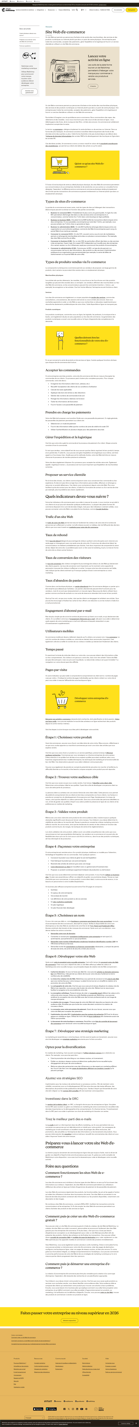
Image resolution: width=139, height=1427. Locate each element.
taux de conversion (54, 564)
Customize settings (125, 1423)
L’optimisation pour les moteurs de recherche (87, 1014)
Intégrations (40, 10)
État (15, 1384)
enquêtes (67, 1134)
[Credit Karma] (20, 1)
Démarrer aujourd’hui (69, 1320)
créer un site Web (106, 1292)
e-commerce (58, 129)
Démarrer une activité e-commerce (58, 719)
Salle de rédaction (87, 1366)
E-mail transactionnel (20, 1372)
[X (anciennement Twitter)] (69, 1409)
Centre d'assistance (110, 1369)
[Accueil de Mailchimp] (8, 10)
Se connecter (118, 10)
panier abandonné (81, 586)
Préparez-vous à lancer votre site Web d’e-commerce (27, 40)
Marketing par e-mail (19, 1369)
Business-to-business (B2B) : (61, 220)
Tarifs (73, 10)
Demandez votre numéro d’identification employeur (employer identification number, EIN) (83, 941)
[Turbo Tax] (12, 1)
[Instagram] (73, 1409)
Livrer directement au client (61, 867)
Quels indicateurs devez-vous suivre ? (27, 34)
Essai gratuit (131, 10)
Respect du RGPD (19, 1378)
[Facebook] (65, 1409)
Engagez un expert (110, 1366)
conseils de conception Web (60, 1237)
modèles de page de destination (84, 1237)
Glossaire (48, 27)
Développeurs (59, 1366)
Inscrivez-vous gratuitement (29, 91)
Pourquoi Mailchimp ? (20, 1363)
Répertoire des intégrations (42, 1372)
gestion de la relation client (57, 1104)
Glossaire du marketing (40, 1369)
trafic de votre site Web (56, 523)
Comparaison (17, 1375)
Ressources (51, 10)
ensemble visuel (96, 993)
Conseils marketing (39, 1363)
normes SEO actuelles (71, 1091)
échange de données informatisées (58, 136)
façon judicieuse (94, 1016)
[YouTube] (81, 1409)
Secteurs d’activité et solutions (25, 10)
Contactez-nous (110, 1363)
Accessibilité (85, 1375)
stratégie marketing (70, 1039)
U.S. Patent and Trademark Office (102, 926)
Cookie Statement (63, 1424)
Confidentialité (59, 1419)
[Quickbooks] (29, 1)
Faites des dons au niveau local (91, 1369)
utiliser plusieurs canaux (93, 1053)
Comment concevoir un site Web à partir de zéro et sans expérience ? (30, 1340)
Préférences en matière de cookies (91, 1419)
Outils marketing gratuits (41, 1366)
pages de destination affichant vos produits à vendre (91, 1068)
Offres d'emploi (86, 1372)
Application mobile (19, 1387)
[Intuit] (5, 1)
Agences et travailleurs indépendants (65, 1363)
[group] (83, 10)
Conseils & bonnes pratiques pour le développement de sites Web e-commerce (33, 1344)
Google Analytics (102, 509)
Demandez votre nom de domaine (63, 933)
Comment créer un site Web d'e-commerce (23, 1337)
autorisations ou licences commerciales (80, 946)
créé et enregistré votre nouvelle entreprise (69, 962)
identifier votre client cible (102, 783)
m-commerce (112, 637)
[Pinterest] (86, 1409)
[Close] (136, 1423)
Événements (58, 1369)
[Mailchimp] (37, 1)
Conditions (66, 1419)
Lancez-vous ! (102, 4)
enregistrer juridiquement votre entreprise (85, 936)
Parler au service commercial (113, 1372)
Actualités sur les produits (21, 1366)
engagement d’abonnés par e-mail (82, 619)
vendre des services (98, 297)
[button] (83, 10)
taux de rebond (55, 541)
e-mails (51, 1125)
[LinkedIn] (77, 1409)
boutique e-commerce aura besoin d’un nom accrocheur (91, 921)
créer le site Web (113, 979)
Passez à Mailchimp (64, 10)
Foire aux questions (25, 46)
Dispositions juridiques (76, 1419)
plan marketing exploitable (62, 902)
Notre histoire (86, 1363)
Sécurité (16, 1381)
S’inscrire (93, 86)
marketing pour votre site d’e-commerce (83, 527)
